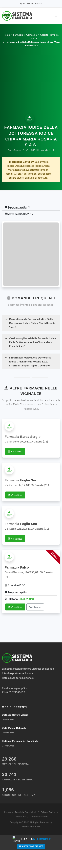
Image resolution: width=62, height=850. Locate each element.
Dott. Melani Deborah (14, 728)
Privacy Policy (48, 812)
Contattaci (20, 816)
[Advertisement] (31, 80)
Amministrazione (38, 816)
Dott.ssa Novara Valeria (15, 714)
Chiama (36, 606)
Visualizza (16, 451)
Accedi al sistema (32, 3)
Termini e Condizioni (25, 812)
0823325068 (26, 598)
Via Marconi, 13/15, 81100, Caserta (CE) (31, 149)
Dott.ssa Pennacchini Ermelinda (20, 741)
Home (7, 812)
